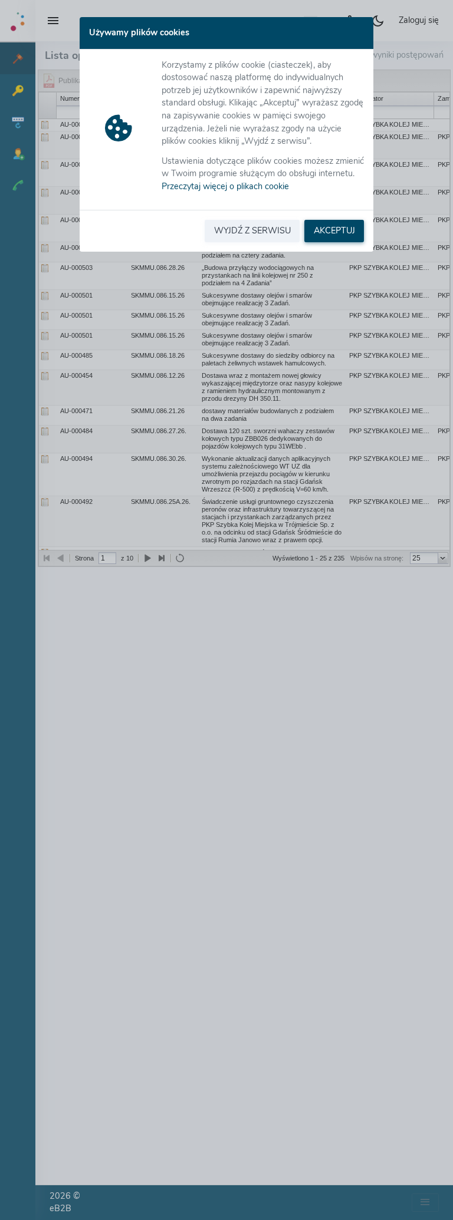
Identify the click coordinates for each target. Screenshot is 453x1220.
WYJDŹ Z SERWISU (252, 230)
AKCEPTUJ (334, 230)
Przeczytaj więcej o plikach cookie (225, 186)
